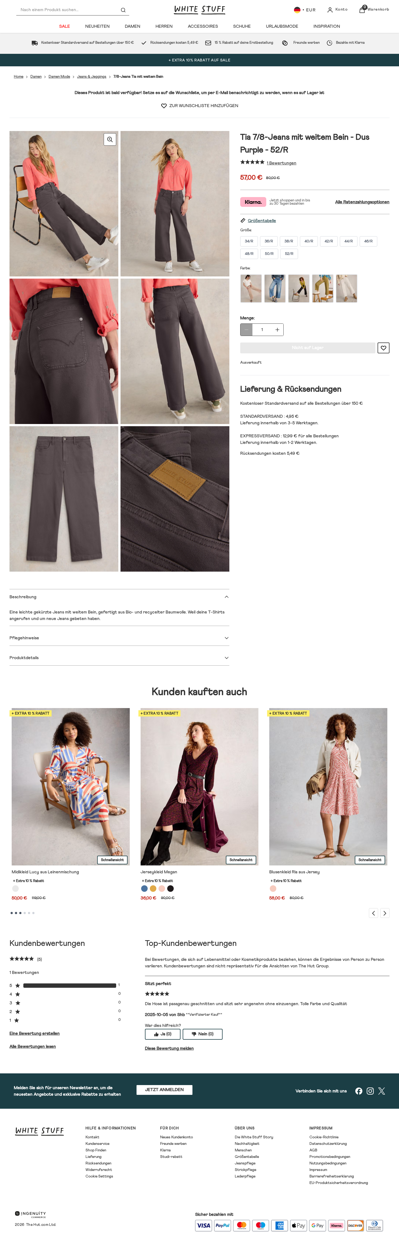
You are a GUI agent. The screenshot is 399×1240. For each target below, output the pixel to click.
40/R (309, 241)
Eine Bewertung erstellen (35, 1033)
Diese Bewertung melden (169, 1048)
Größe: (246, 230)
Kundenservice (97, 1144)
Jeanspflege (245, 1163)
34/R (249, 241)
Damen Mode (59, 77)
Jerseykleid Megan (159, 872)
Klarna (165, 1150)
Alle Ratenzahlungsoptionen (362, 202)
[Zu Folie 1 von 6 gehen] (12, 913)
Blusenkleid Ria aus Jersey (294, 872)
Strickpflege (245, 1170)
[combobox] (72, 9)
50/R (269, 254)
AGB (313, 1150)
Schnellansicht (112, 860)
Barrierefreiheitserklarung (331, 1176)
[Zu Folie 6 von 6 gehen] (33, 913)
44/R (348, 241)
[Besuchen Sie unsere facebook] (358, 1091)
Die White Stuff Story (254, 1137)
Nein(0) (205, 1034)
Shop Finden (96, 1150)
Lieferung (94, 1157)
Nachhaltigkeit (247, 1144)
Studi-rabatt (171, 1157)
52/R (289, 254)
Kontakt (92, 1137)
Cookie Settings (99, 1176)
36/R (269, 241)
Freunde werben (173, 1144)
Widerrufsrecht (99, 1170)
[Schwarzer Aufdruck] (170, 888)
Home (18, 77)
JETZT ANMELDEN (164, 1090)
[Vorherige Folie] (373, 913)
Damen (36, 77)
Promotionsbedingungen (329, 1157)
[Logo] (199, 10)
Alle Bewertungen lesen (33, 1046)
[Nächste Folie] (384, 913)
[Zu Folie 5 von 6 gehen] (29, 913)
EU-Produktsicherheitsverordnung (338, 1183)
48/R (249, 254)
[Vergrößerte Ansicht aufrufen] (110, 139)
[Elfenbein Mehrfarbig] (15, 888)
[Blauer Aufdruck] (144, 888)
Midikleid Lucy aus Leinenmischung (45, 872)
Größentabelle (247, 1157)
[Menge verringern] (246, 330)
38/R (288, 241)
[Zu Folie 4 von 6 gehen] (25, 913)
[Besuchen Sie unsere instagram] (370, 1091)
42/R (329, 241)
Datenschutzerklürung (328, 1144)
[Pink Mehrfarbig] (162, 888)
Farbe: (245, 268)
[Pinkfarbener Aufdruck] (273, 888)
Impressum (318, 1170)
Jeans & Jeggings (91, 77)
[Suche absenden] (123, 10)
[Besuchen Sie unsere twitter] (381, 1091)
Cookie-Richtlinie (323, 1137)
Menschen (243, 1150)
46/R (368, 241)
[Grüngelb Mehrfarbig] (153, 888)
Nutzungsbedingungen (327, 1163)
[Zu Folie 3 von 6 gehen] (20, 913)
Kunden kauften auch (199, 692)
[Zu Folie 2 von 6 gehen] (16, 913)
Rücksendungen (98, 1163)
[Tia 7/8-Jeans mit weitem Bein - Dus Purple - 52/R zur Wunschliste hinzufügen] (164, 105)
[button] (314, 220)
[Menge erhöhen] (277, 330)
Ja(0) (166, 1034)
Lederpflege (245, 1176)
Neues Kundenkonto (176, 1137)
